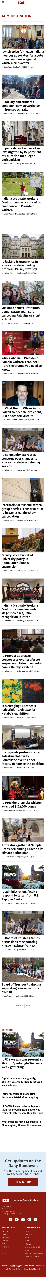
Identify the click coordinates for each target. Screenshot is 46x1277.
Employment (6, 1241)
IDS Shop (28, 1231)
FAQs (3, 1244)
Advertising (5, 1247)
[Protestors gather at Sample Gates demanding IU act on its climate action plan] (23, 830)
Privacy (4, 1250)
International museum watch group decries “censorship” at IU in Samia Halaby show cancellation (22, 510)
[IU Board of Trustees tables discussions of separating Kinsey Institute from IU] (23, 923)
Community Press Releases (34, 1253)
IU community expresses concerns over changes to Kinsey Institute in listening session (21, 460)
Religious (28, 1244)
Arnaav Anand (9, 214)
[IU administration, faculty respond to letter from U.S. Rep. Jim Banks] (23, 877)
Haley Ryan (8, 67)
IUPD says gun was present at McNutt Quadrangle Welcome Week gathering (22, 1063)
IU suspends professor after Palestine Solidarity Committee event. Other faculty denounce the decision (23, 758)
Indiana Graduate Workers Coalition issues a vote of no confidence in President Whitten (21, 204)
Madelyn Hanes (9, 810)
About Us (5, 1231)
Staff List (5, 1234)
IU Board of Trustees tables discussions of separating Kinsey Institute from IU (21, 942)
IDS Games (28, 1234)
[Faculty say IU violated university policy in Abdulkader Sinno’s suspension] (23, 540)
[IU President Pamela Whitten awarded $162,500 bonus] (23, 788)
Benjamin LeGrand (10, 420)
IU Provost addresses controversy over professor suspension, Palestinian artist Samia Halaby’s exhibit (22, 661)
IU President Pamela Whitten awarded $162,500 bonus (22, 804)
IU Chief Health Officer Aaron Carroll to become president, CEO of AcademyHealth (22, 412)
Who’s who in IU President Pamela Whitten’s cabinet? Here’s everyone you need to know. (22, 363)
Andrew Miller (9, 857)
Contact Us (5, 1238)
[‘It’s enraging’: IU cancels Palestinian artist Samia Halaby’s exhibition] (23, 691)
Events (27, 1238)
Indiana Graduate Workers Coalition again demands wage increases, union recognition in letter (20, 611)
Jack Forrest (8, 323)
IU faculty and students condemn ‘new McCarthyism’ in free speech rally (21, 105)
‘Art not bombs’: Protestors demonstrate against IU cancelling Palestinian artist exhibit (21, 313)
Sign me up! (23, 1182)
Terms (4, 1253)
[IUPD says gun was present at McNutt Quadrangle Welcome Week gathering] (23, 1044)
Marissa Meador (9, 113)
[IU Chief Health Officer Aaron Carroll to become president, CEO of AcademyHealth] (23, 393)
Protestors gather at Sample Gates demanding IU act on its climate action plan (22, 849)
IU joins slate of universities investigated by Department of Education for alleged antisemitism (21, 154)
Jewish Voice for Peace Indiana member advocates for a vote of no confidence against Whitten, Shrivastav (23, 57)
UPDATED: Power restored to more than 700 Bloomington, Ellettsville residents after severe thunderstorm (22, 1110)
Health (27, 1241)
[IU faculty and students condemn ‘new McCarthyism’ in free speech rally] (23, 87)
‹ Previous (18, 1006)
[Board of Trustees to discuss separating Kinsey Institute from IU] (23, 970)
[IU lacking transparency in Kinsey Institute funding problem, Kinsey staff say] (23, 246)
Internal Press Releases (33, 1256)
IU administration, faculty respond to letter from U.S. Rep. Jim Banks (20, 895)
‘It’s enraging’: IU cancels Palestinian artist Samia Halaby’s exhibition (19, 709)
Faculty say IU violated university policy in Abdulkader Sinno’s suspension (17, 561)
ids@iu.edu (5, 1209)
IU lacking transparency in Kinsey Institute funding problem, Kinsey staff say (20, 265)
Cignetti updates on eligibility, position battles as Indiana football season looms (22, 1082)
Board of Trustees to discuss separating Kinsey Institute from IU (21, 988)
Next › (29, 1006)
